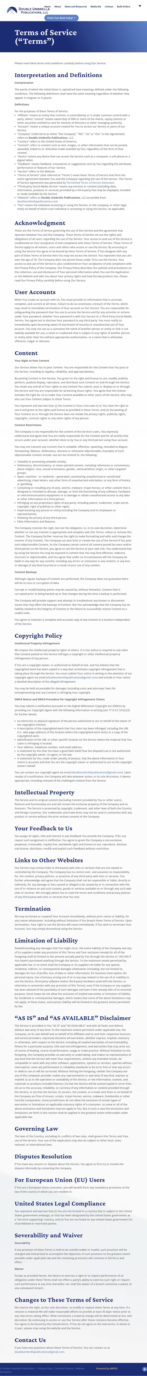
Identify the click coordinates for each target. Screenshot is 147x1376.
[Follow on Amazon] (144, 1369)
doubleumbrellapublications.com (37, 201)
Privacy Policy (45, 1368)
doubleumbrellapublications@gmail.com (72, 677)
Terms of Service (64, 1368)
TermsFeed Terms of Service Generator (90, 182)
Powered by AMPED (107, 1368)
